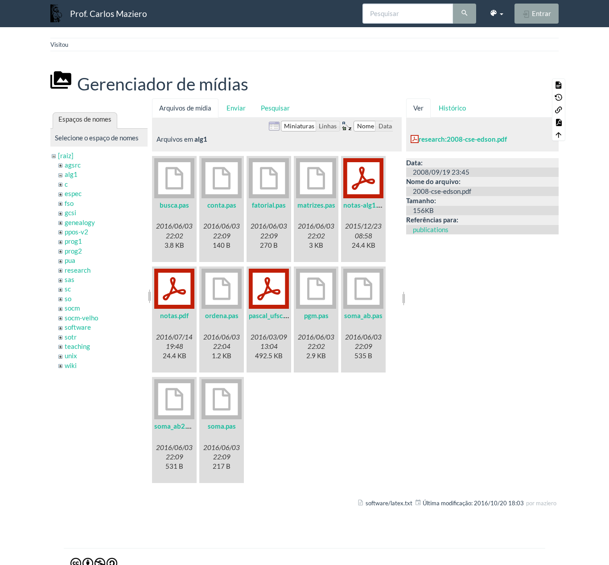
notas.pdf (174, 315)
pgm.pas (316, 315)
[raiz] (66, 155)
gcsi (70, 213)
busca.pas (174, 205)
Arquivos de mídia (185, 108)
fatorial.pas (269, 205)
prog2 (73, 251)
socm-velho (81, 318)
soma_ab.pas (363, 315)
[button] (496, 13)
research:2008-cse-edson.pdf (463, 139)
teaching (77, 346)
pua (70, 260)
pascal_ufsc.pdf (271, 315)
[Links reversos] (558, 109)
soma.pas (222, 426)
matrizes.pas (316, 205)
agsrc (73, 165)
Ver (418, 108)
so (68, 299)
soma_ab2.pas (175, 426)
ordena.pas (222, 315)
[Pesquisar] (464, 14)
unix (71, 356)
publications (431, 229)
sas (69, 279)
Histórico (452, 108)
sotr (71, 337)
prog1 (73, 241)
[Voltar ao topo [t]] (558, 134)
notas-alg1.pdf (365, 205)
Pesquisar (275, 108)
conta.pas (221, 205)
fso (69, 203)
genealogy (80, 222)
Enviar (236, 108)
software (78, 327)
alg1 (71, 174)
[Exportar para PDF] (558, 122)
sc (68, 289)
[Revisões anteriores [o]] (558, 97)
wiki (71, 365)
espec (73, 193)
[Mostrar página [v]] (558, 84)
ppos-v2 (76, 232)
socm (72, 308)
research (78, 270)
